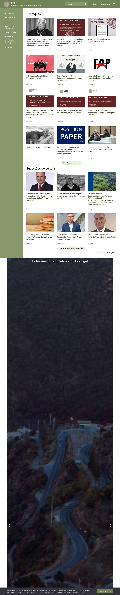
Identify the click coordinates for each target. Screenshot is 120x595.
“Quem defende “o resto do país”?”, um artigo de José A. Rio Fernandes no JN (71, 196)
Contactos (8, 47)
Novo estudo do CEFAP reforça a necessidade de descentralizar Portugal (100, 78)
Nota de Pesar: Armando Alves (38, 147)
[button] (94, 4)
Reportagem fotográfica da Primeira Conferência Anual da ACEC (100, 149)
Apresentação (9, 13)
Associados (9, 22)
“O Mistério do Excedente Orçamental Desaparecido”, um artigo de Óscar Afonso (69, 237)
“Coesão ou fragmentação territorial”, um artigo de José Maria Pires (102, 237)
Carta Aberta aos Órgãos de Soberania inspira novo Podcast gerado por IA (69, 78)
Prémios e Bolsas (11, 32)
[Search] (85, 4)
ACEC (14, 3)
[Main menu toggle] (114, 4)
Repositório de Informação (10, 42)
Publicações (9, 37)
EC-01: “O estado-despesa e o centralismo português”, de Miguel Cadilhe (101, 112)
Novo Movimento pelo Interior (10, 27)
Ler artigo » (29, 50)
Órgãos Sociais (10, 18)
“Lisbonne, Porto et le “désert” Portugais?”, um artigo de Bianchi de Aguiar (39, 237)
